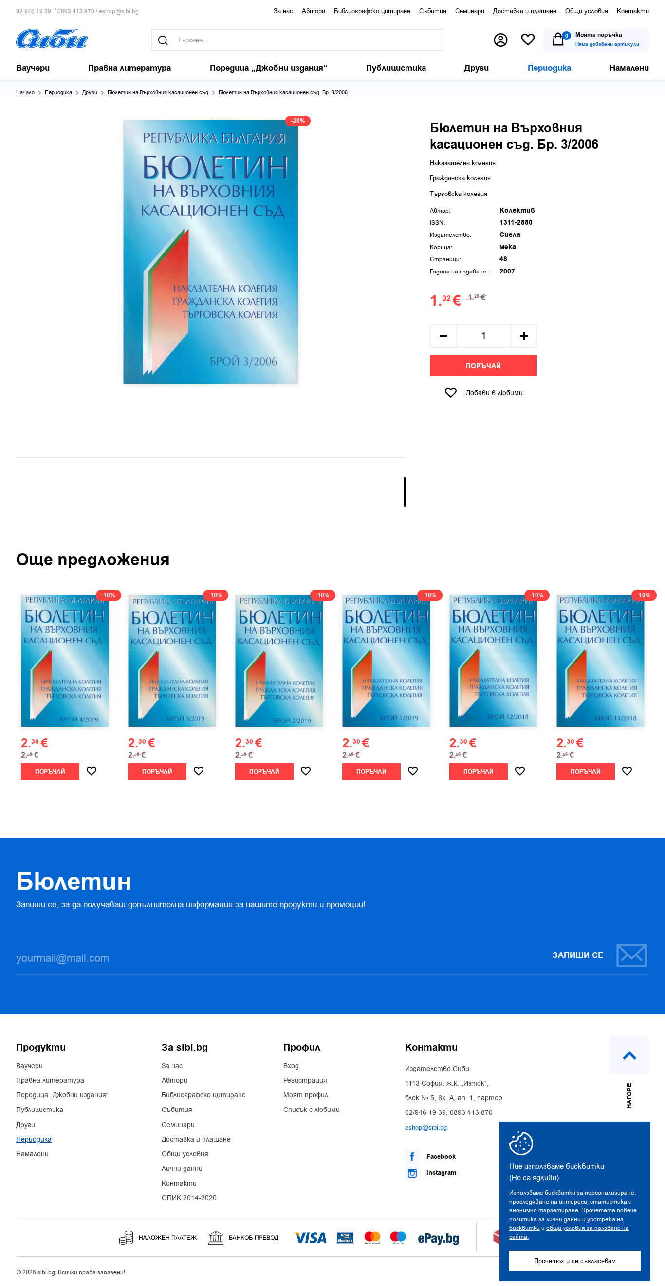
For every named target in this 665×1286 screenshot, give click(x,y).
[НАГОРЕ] (629, 1055)
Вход (291, 1066)
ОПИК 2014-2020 (189, 1198)
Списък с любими (311, 1110)
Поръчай (483, 366)
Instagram (441, 1173)
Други (89, 92)
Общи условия (586, 11)
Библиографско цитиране (372, 11)
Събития (432, 11)
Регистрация (305, 1080)
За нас (283, 11)
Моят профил (305, 1095)
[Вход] (501, 40)
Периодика (58, 92)
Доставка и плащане (524, 11)
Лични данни (182, 1169)
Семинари (469, 11)
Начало (25, 92)
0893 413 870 (75, 11)
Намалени (32, 1154)
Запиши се (578, 955)
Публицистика (39, 1110)
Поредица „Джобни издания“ (62, 1095)
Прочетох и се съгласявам (575, 1261)
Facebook (440, 1156)
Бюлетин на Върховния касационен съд (158, 92)
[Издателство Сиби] (52, 38)
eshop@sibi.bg (119, 11)
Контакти (633, 11)
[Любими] (528, 40)
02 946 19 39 (33, 11)
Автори (313, 11)
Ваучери (29, 1066)
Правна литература (50, 1080)
